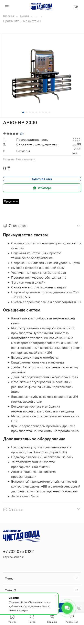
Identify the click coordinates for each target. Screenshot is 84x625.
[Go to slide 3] (30, 112)
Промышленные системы (22, 21)
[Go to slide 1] (23, 112)
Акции (24, 16)
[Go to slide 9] (49, 112)
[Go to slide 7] (43, 112)
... (36, 16)
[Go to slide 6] (39, 112)
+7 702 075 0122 (18, 551)
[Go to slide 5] (36, 112)
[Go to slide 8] (46, 112)
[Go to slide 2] (26, 112)
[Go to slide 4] (33, 112)
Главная (8, 16)
